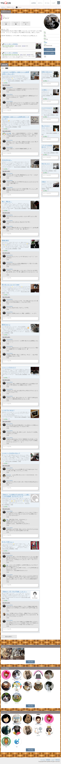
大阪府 (45, 42)
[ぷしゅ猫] (4, 134)
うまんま (49, 691)
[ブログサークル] (5, 3)
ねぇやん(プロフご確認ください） (16, 680)
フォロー (6, 23)
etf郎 (28, 724)
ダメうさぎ (6, 680)
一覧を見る (30, 661)
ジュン (8, 87)
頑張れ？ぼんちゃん (47, 72)
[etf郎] (27, 718)
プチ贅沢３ (44, 90)
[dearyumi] (6, 686)
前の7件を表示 (6, 85)
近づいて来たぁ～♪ (8, 542)
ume (38, 691)
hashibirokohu (38, 724)
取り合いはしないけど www (10, 285)
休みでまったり (46, 163)
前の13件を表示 (7, 131)
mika (17, 735)
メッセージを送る (49, 53)
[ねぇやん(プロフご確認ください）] (17, 674)
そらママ (8, 474)
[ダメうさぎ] (6, 674)
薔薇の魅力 (5, 240)
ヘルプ (52, 759)
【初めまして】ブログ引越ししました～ (14, 591)
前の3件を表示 (6, 212)
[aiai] (4, 520)
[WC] (17, 741)
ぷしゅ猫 (8, 133)
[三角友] (38, 674)
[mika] (17, 730)
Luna (27, 691)
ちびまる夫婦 (6, 735)
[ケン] (6, 718)
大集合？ (44, 181)
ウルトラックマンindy (6, 746)
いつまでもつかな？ (8, 410)
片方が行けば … (7, 160)
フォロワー (16, 23)
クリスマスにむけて (47, 108)
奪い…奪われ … (7, 201)
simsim (6, 702)
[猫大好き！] (19, 653)
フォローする (49, 49)
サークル (43, 759)
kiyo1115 (17, 702)
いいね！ (5, 82)
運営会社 (57, 759)
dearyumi (6, 691)
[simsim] (6, 697)
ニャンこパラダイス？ (9, 367)
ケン (6, 724)
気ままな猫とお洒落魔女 (14, 80)
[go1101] (38, 730)
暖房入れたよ (6, 325)
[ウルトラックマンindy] (6, 741)
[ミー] (4, 614)
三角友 (38, 680)
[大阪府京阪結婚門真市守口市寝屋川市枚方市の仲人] (17, 718)
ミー (7, 613)
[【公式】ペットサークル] (7, 653)
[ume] (38, 686)
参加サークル (25, 23)
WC (17, 746)
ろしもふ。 (49, 735)
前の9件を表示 (6, 171)
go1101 (38, 735)
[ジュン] (4, 88)
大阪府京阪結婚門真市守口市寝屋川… (17, 724)
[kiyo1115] (17, 697)
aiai (7, 519)
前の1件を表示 (6, 509)
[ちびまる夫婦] (6, 730)
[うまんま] (49, 686)
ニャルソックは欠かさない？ (11, 453)
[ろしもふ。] (49, 730)
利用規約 (48, 759)
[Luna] (27, 686)
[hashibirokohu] (38, 718)
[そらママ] (4, 475)
